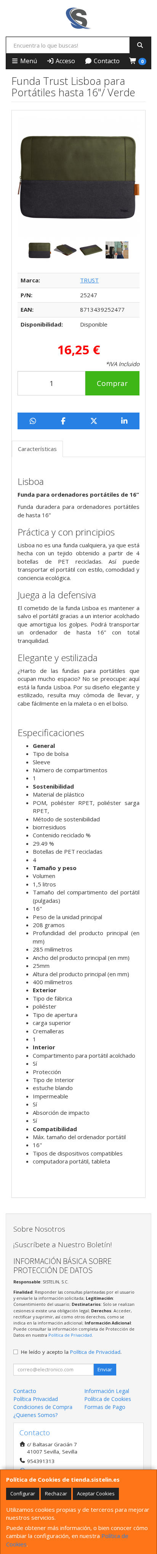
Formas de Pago (104, 1407)
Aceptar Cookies (96, 1493)
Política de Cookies (107, 1399)
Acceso (64, 61)
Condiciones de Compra (42, 1407)
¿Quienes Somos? (35, 1415)
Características (37, 449)
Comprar (112, 383)
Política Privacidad (35, 1399)
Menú (28, 61)
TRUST (89, 280)
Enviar (105, 1369)
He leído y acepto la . (71, 1351)
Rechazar (56, 1493)
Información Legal (106, 1391)
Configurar (22, 1493)
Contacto (106, 61)
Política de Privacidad (70, 1335)
